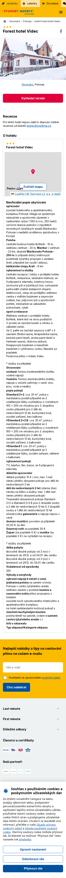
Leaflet (19, 194)
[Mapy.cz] (14, 188)
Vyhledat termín (33, 98)
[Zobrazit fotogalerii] (33, 58)
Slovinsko (27, 84)
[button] (33, 171)
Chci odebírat (16, 687)
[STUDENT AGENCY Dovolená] (17, 12)
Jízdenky (12, 3)
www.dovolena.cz (39, 126)
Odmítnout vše (33, 859)
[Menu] (61, 12)
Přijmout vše (33, 868)
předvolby (25, 839)
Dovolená (52, 3)
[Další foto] (61, 58)
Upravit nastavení (33, 849)
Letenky (32, 3)
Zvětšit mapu (33, 187)
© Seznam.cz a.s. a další (43, 194)
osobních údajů (51, 677)
